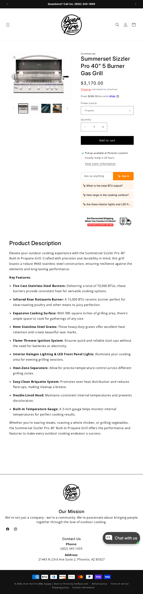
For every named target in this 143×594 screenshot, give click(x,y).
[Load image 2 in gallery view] (34, 108)
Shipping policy (60, 587)
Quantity (86, 119)
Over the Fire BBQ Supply (37, 583)
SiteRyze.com (81, 583)
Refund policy (99, 583)
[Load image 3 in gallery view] (46, 108)
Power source (89, 103)
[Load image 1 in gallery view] (23, 108)
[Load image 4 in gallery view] (57, 108)
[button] (8, 25)
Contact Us (71, 539)
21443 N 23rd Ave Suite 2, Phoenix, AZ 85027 (71, 559)
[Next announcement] (136, 4)
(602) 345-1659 (71, 549)
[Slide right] (67, 108)
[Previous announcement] (7, 4)
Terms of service (119, 583)
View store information (100, 163)
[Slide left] (13, 108)
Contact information (83, 587)
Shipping (86, 89)
